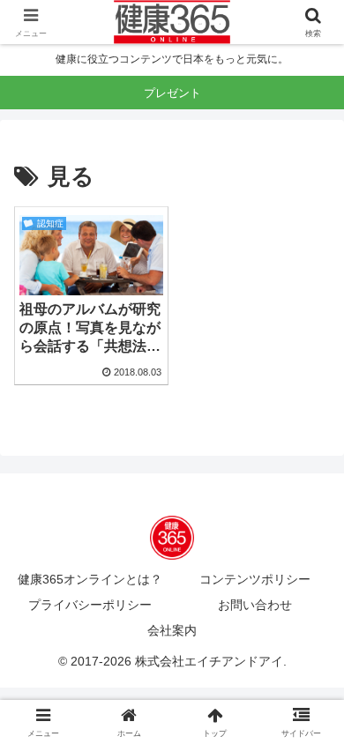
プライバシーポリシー (90, 605)
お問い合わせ (255, 605)
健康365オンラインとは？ (90, 579)
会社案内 (172, 630)
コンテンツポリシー (254, 579)
